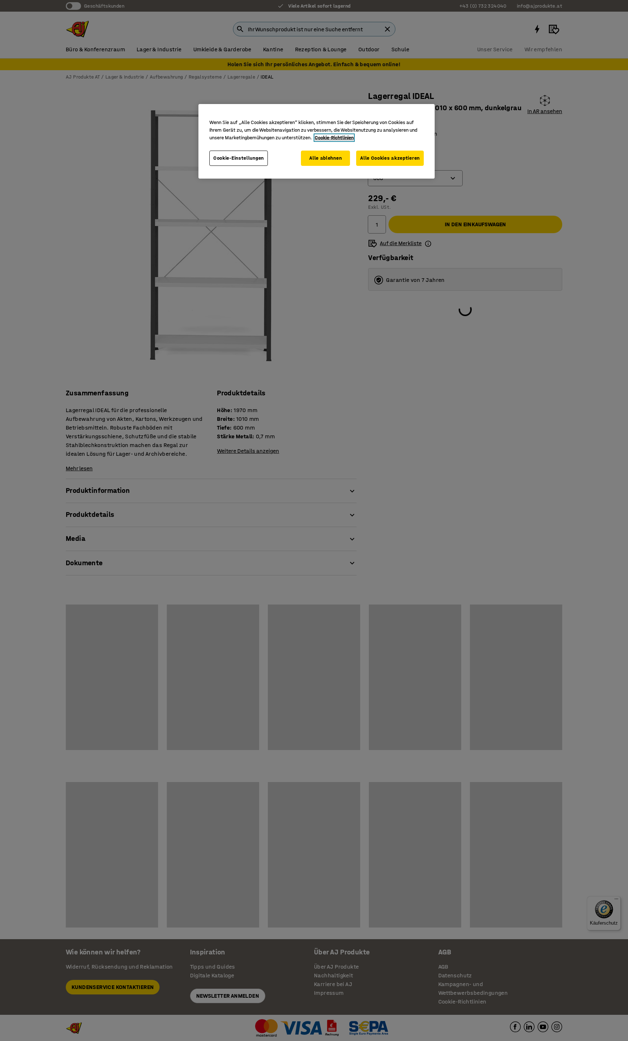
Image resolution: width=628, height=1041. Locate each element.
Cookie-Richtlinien (334, 138)
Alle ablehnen (325, 158)
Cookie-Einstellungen (238, 158)
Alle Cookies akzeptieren (390, 158)
